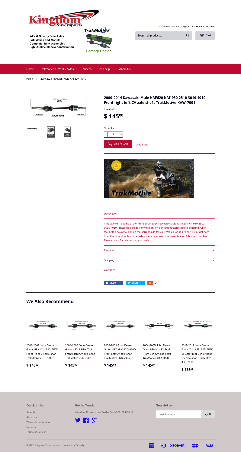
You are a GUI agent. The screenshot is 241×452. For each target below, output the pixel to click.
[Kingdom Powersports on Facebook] (86, 421)
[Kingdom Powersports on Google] (94, 421)
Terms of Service (36, 431)
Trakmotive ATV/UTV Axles (57, 69)
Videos (87, 69)
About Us (125, 69)
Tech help (104, 69)
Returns (31, 426)
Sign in (185, 26)
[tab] (159, 214)
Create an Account (204, 26)
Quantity (109, 128)
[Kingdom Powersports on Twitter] (78, 421)
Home (30, 69)
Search (30, 412)
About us (31, 417)
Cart (208, 35)
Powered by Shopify (73, 445)
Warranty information (38, 422)
